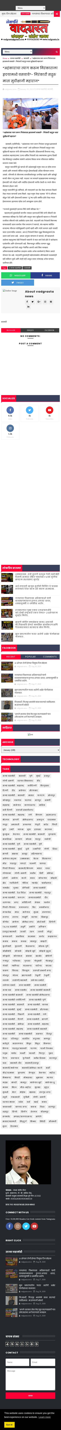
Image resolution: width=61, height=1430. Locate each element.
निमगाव (47, 1043)
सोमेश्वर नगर (27, 922)
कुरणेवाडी (7, 946)
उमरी (11, 829)
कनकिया (20, 936)
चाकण (5, 970)
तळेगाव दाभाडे (9, 985)
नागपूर (38, 800)
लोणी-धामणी (20, 873)
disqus (30, 330)
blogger (11, 330)
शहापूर (5, 1111)
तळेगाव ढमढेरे (37, 980)
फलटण (40, 795)
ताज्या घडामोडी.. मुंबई (12, 1009)
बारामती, (50, 89)
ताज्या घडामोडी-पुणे (37, 1000)
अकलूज (40, 819)
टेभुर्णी (46, 975)
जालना (21, 829)
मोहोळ (23, 1092)
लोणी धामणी (8, 781)
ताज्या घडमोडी (40, 985)
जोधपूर (6, 975)
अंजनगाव (27, 824)
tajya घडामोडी (10, 927)
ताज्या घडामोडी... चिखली (13, 1014)
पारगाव (28, 800)
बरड (5, 1063)
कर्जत (41, 936)
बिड (34, 907)
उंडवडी (23, 931)
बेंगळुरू (32, 1073)
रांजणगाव (46, 912)
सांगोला (15, 922)
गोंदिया (25, 883)
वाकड (44, 1102)
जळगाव (17, 800)
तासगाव (39, 1034)
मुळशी (5, 1092)
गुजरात (27, 961)
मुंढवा (36, 912)
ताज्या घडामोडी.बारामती (37, 1029)
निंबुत (29, 1043)
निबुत (37, 1043)
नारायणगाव (18, 1043)
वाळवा (33, 1107)
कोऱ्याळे (18, 951)
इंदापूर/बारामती (9, 931)
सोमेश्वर (50, 873)
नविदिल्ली (26, 902)
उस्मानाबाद (25, 858)
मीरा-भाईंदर (25, 1087)
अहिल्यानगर (36, 854)
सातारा (31, 795)
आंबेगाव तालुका (9, 858)
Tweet (20, 283)
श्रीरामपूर (45, 1111)
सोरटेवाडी (41, 922)
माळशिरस (7, 839)
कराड (32, 878)
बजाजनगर (24, 907)
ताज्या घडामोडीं (9, 1034)
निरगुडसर (44, 785)
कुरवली (18, 946)
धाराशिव (25, 1038)
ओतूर (49, 931)
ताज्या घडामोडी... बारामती (14, 795)
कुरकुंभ (6, 834)
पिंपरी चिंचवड (9, 868)
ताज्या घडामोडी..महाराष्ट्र (13, 1029)
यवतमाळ (52, 819)
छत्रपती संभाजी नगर (42, 970)
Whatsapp (19, 276)
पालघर (43, 863)
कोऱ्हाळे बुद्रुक (45, 951)
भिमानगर (7, 1077)
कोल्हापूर (6, 800)
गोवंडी (5, 965)
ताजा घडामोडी (25, 985)
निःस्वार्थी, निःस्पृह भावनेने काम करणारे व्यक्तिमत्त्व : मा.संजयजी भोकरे (37, 1299)
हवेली (5, 878)
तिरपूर (49, 1034)
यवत (47, 868)
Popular (30, 656)
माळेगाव (17, 805)
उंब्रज (32, 931)
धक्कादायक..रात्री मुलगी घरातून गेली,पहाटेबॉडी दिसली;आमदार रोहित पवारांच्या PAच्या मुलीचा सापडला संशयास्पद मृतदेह (37, 577)
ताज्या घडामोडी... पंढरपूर (40, 892)
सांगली (16, 819)
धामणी (48, 800)
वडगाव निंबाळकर (25, 781)
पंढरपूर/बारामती (19, 1048)
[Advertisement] (30, 474)
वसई (36, 1102)
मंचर (17, 912)
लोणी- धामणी (39, 1097)
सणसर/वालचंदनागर (23, 1116)
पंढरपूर (13, 863)
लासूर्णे (25, 917)
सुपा (29, 829)
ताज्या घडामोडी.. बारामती (34, 834)
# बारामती (27, 268)
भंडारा (39, 868)
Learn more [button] (45, 1417)
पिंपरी (54, 824)
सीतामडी (52, 1121)
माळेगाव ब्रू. (50, 1082)
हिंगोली (52, 922)
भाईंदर (52, 1073)
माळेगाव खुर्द (36, 1082)
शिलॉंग (24, 1111)
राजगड (6, 917)
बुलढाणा (52, 834)
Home (5, 58)
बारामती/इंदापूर (32, 1063)
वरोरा (21, 1102)
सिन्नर (33, 1121)
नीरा (4, 863)
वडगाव (34, 917)
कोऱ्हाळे (54, 878)
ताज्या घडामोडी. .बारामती (13, 1004)
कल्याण (18, 839)
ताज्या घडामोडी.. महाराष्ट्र (13, 785)
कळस (24, 941)
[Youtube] (36, 2)
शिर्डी (41, 873)
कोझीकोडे (7, 951)
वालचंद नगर (21, 1107)
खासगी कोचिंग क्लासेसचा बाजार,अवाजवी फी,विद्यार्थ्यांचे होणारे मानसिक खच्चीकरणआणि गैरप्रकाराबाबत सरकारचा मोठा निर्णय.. (36, 625)
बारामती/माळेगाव (10, 1068)
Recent (11, 656)
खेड (4, 883)
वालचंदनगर (29, 805)
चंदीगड (39, 965)
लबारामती (15, 1097)
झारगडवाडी (27, 975)
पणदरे (23, 863)
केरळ (36, 858)
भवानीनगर (44, 907)
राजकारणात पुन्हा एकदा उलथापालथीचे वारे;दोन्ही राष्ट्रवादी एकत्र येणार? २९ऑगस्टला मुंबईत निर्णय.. (36, 613)
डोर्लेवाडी (26, 888)
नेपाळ (37, 902)
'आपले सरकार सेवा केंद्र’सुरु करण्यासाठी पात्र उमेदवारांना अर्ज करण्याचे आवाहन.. (32, 715)
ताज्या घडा (7, 990)
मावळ (5, 1087)
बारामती (26, 58)
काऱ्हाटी (43, 941)
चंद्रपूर (38, 839)
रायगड (15, 917)
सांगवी (5, 854)
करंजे (23, 878)
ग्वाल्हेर (35, 883)
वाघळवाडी (7, 1107)
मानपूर (23, 1082)
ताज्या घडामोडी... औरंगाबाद (37, 1009)
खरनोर (39, 956)
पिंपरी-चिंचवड (9, 907)
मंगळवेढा (7, 912)
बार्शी (48, 1068)
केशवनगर (30, 946)
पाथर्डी (22, 1053)
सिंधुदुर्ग (23, 1121)
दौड (13, 790)
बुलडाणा (21, 1073)
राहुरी (5, 1097)
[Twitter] (28, 2)
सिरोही (42, 1121)
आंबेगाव (22, 790)
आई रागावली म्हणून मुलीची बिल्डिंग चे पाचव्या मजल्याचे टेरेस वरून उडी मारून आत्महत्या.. (36, 587)
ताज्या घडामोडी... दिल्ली (13, 1019)
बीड (38, 781)
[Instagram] (32, 2)
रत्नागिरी (37, 849)
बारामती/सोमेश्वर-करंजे (32, 1068)
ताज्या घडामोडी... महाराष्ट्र (14, 815)
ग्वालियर (15, 965)
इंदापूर (47, 776)
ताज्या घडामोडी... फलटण (14, 897)
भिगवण (39, 815)
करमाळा (31, 936)
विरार (42, 1107)
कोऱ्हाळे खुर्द (30, 951)
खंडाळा (29, 956)
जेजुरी (37, 824)
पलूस (5, 1053)
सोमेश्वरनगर (28, 819)
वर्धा (28, 1102)
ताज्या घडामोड (21, 990)
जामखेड (6, 888)
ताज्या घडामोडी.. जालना (38, 1004)
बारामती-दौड (16, 1063)
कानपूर (33, 941)
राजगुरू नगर (45, 1092)
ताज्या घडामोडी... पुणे (33, 844)
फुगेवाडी (26, 1058)
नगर (16, 902)
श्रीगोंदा (6, 922)
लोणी (46, 849)
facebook (49, 330)
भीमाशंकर (28, 1077)
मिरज (14, 1087)
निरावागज (46, 858)
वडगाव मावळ (9, 1102)
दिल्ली (5, 790)
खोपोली (48, 956)
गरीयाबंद (16, 961)
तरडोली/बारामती (19, 980)
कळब (14, 941)
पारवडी (32, 1053)
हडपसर (37, 829)
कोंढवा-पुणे (43, 946)
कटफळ (48, 829)
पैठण (5, 1058)
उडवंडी (40, 931)
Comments (50, 656)
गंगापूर (6, 961)
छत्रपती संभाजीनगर (24, 810)
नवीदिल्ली (32, 785)
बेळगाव (42, 1073)
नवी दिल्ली (7, 810)
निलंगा (6, 1048)
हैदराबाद (14, 1126)
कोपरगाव (42, 878)
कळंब (5, 941)
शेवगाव (34, 1111)
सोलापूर (51, 795)
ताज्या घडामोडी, (41, 89)
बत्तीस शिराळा (40, 1058)
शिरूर (55, 849)
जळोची (47, 839)
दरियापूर (15, 1038)
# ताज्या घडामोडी (15, 268)
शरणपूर (51, 1107)
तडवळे (6, 980)
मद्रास (5, 1082)
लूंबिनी (26, 1097)
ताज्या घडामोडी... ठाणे (37, 1014)
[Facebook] (23, 2)
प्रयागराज (15, 1058)
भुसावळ (39, 1077)
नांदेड (46, 824)
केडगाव (16, 834)
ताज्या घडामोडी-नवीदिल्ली (14, 1000)
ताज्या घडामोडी (16, 13)
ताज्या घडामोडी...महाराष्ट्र (38, 1024)
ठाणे (30, 815)
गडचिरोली (14, 883)
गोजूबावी (38, 961)
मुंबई (38, 776)
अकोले (32, 927)
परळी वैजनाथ (46, 1048)
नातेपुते (6, 1043)
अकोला (15, 878)
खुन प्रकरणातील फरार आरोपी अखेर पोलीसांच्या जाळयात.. (37, 635)
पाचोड (13, 1053)
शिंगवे (14, 1111)
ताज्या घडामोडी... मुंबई (12, 849)
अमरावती (15, 824)
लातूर (5, 824)
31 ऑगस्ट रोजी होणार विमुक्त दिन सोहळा (31, 663)
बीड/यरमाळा (8, 1073)
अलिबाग (42, 927)
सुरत (5, 1126)
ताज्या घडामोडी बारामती (40, 990)
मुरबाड (38, 1087)
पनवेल (47, 902)
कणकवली (7, 936)
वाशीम (33, 873)
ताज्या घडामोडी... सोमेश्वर (13, 1024)
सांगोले (39, 1116)
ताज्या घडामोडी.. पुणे (11, 844)
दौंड (46, 897)
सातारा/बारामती (9, 1121)
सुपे (4, 829)
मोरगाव (6, 819)
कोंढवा (29, 839)
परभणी (33, 863)
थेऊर (5, 1038)
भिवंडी (17, 1077)
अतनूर (25, 854)
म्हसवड (32, 1092)
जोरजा (15, 975)
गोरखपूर (49, 961)
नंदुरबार (36, 1038)
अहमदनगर (51, 815)
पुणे (31, 776)
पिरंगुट (42, 1053)
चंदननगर (27, 965)
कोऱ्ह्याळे (6, 956)
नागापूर (47, 1038)
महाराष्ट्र (6, 805)
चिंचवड (15, 970)
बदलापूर (53, 1058)
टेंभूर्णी (38, 975)
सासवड (15, 854)
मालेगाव (26, 912)
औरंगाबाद (33, 790)
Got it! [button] (9, 1425)
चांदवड (49, 965)
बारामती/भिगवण (26, 868)
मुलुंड (46, 1087)
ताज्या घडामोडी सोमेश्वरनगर (38, 995)
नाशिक (42, 805)
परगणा (33, 1048)
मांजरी (14, 1082)
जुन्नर (16, 888)
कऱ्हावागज (52, 936)
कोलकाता (18, 956)
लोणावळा (7, 873)
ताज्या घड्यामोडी (25, 1034)
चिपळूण (25, 970)
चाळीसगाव (46, 883)
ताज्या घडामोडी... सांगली (37, 1019)
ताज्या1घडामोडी (34, 897)
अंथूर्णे (23, 927)
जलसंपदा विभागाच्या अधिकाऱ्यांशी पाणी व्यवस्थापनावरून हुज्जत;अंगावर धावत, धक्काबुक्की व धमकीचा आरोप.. (33, 601)
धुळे (27, 849)
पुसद (51, 1053)
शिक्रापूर (44, 917)
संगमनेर (6, 1116)
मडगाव (50, 1077)
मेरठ (14, 1092)
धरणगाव (7, 902)
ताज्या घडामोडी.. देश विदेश (14, 892)
